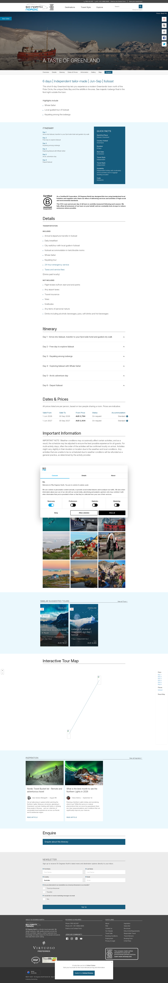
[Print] (164, 31)
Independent (101, 159)
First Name (47, 869)
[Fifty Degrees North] (37, 7)
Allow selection (84, 513)
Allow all (112, 513)
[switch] (73, 505)
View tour (54, 625)
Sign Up (84, 907)
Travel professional (53, 888)
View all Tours (122, 601)
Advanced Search (137, 10)
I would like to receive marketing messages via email (59, 895)
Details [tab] (84, 475)
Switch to (84, 973)
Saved (43, 609)
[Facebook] (164, 37)
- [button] (2, 673)
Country (46, 877)
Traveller (49, 892)
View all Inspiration (135, 758)
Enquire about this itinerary (56, 842)
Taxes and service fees (55, 269)
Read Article (32, 817)
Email (88, 877)
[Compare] (164, 25)
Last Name (90, 869)
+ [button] (2, 670)
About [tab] (113, 475)
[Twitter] (164, 44)
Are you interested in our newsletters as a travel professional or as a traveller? (67, 885)
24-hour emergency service (57, 265)
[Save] (164, 19)
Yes (48, 899)
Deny (56, 513)
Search (140, 6)
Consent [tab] (55, 475)
